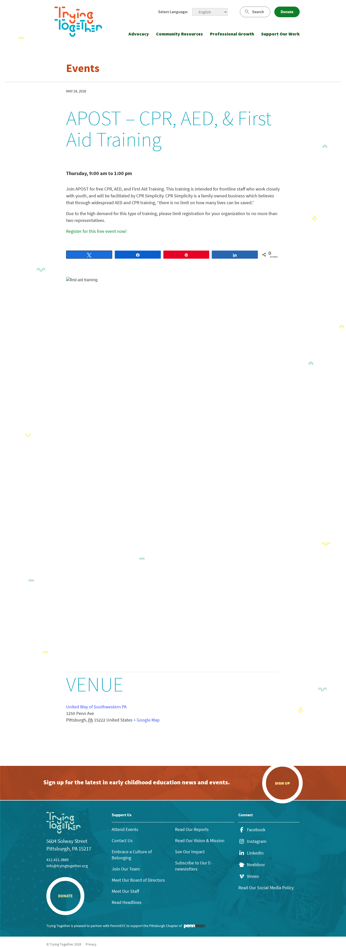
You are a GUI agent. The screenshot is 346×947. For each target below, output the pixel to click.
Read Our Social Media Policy (266, 888)
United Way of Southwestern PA (96, 707)
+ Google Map (146, 720)
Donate (287, 11)
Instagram (256, 841)
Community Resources (179, 34)
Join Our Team (126, 869)
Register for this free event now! (97, 231)
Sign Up (282, 783)
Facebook (256, 829)
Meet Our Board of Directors (138, 880)
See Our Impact (190, 852)
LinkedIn (255, 853)
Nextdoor (256, 864)
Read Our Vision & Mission (199, 840)
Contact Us (122, 840)
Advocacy (138, 34)
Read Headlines (127, 902)
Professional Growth (232, 34)
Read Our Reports (192, 829)
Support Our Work (280, 34)
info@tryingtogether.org (67, 865)
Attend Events (125, 829)
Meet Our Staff (125, 891)
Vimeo (253, 876)
